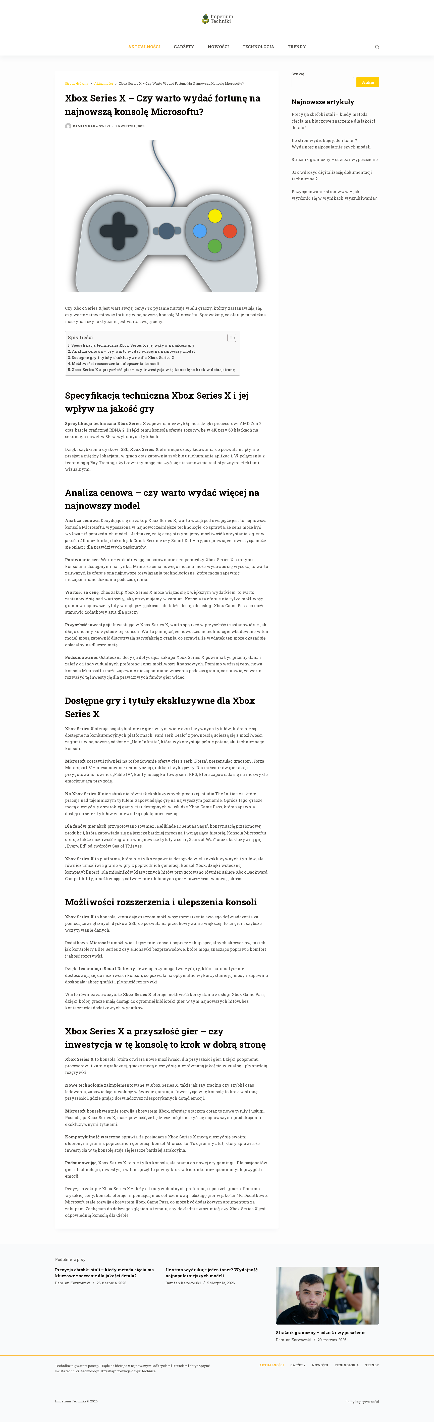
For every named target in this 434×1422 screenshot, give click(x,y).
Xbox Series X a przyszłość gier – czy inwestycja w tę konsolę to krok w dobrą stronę (153, 369)
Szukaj (298, 73)
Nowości (218, 46)
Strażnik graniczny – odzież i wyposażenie (335, 159)
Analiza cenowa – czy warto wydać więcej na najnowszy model (133, 351)
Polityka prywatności (362, 1401)
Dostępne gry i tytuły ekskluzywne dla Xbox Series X (123, 357)
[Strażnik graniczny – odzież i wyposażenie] (327, 1296)
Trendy (297, 46)
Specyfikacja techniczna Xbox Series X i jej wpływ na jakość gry (133, 345)
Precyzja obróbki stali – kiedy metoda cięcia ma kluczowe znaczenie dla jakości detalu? (333, 121)
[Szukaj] (377, 47)
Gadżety (184, 46)
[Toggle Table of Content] (229, 338)
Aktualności (144, 46)
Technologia (258, 46)
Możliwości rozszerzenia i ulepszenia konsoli (115, 363)
